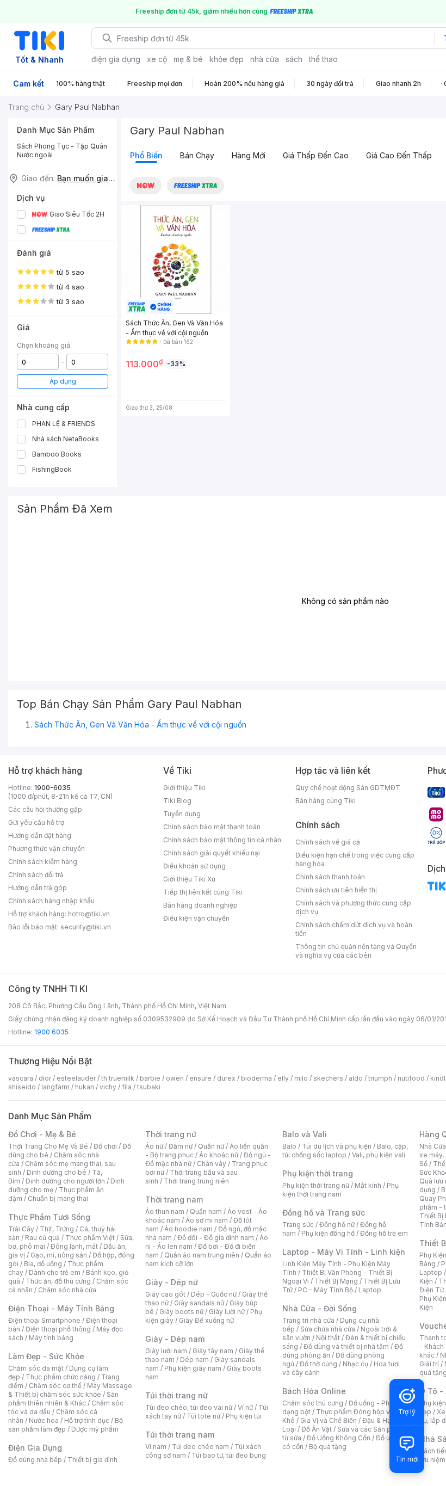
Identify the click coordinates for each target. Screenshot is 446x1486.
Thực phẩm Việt (90, 1238)
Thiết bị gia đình (92, 1460)
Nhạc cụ (355, 1364)
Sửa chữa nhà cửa (327, 1329)
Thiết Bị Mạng (336, 1281)
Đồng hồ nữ (337, 1224)
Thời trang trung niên (196, 1181)
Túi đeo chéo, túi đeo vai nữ (188, 1407)
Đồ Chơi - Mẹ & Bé (42, 1134)
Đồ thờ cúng (318, 1364)
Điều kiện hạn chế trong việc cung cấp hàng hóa (354, 859)
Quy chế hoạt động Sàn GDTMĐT (347, 788)
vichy (108, 1087)
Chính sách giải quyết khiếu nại (211, 853)
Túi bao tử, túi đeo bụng (228, 1455)
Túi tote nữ (203, 1416)
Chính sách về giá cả (327, 842)
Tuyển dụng (182, 814)
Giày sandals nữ (199, 1303)
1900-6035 (52, 788)
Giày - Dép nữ (171, 1282)
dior (45, 1078)
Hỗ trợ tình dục (86, 1420)
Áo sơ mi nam (206, 1220)
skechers (328, 1078)
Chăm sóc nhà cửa (67, 1290)
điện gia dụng (115, 59)
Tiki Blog (177, 801)
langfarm (55, 1087)
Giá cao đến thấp (399, 155)
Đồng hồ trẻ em (384, 1233)
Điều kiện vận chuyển (196, 918)
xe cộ (157, 59)
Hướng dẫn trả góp (37, 888)
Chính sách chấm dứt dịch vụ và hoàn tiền (353, 929)
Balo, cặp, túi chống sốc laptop (345, 1150)
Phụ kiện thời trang (317, 1173)
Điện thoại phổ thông (58, 1329)
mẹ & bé (188, 59)
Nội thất (328, 1338)
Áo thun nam (164, 1211)
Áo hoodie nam (188, 1229)
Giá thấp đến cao (316, 155)
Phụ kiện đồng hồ (328, 1233)
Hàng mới (248, 155)
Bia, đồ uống (43, 1264)
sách (294, 59)
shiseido (22, 1087)
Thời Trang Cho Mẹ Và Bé (48, 1146)
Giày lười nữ (227, 1312)
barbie (150, 1078)
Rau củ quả (42, 1238)
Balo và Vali (304, 1134)
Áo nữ (154, 1146)
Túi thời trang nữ (176, 1395)
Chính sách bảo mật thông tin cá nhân (222, 840)
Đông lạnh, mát (74, 1246)
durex (226, 1078)
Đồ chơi (105, 1146)
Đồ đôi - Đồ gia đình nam (215, 1238)
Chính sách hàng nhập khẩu (51, 901)
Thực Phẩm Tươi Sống (49, 1217)
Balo (289, 1146)
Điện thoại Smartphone (44, 1320)
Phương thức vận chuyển (46, 848)
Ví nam (155, 1446)
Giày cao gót (165, 1294)
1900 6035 (51, 1032)
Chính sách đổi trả (36, 875)
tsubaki (148, 1087)
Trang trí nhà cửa (308, 1320)
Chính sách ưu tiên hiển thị (336, 890)
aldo (356, 1078)
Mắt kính (368, 1185)
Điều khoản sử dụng (194, 866)
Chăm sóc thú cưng (312, 1403)
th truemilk (117, 1078)
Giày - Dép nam (175, 1338)
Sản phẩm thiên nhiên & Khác (63, 1398)
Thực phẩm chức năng (61, 1377)
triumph (380, 1078)
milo (301, 1078)
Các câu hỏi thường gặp (45, 809)
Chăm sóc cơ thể (55, 1386)
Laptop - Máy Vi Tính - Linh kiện (343, 1251)
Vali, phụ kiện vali (378, 1155)
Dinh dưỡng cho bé (56, 1172)
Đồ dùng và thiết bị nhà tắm (346, 1346)
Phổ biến (146, 155)
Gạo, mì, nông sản (58, 1255)
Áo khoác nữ (218, 1155)
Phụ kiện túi (244, 1416)
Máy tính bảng (51, 1338)
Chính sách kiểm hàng (42, 862)
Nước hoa (44, 1420)
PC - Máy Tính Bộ (325, 1290)
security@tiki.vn (85, 927)
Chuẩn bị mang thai (58, 1198)
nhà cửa (264, 59)
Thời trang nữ (170, 1134)
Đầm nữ (181, 1146)
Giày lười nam (166, 1351)
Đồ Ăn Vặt (316, 1429)
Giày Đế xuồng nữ (206, 1320)
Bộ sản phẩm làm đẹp (65, 1424)
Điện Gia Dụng (35, 1447)
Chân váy (211, 1164)
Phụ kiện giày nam (192, 1368)
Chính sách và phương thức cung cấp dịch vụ (353, 907)
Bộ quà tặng (327, 1446)
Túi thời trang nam (179, 1434)
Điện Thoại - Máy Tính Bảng (61, 1308)
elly (283, 1078)
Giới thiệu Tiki (184, 788)
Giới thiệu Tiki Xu (189, 879)
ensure (200, 1078)
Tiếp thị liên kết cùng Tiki (203, 892)
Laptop (369, 1290)
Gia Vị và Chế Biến (328, 1420)
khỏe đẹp (226, 59)
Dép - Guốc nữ (214, 1294)
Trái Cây (21, 1229)
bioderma (256, 1078)
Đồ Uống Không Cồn (338, 1438)
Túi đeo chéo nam (200, 1446)
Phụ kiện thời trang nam (340, 1189)
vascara (20, 1078)
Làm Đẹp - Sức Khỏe (46, 1356)
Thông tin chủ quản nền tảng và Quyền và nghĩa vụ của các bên (356, 950)
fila (127, 1087)
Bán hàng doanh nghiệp (200, 905)
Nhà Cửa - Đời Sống (319, 1308)
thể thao (323, 59)
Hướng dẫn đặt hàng (39, 835)
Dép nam (194, 1359)
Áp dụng (62, 381)
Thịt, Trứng (57, 1229)
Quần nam (206, 1211)
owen (175, 1078)
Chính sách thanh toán (330, 877)
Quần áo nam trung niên (201, 1255)
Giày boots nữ (181, 1312)
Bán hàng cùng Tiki (325, 801)
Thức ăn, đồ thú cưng (58, 1281)
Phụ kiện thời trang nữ (315, 1185)
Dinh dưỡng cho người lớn (65, 1181)
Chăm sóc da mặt (36, 1368)
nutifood (411, 1078)
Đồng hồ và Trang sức (323, 1212)
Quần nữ (211, 1146)
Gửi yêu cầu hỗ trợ (36, 822)
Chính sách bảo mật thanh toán (212, 827)
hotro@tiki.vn (89, 914)
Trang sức (298, 1224)
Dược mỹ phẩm (95, 1429)
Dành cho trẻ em (54, 1272)
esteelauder (76, 1078)
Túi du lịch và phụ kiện (336, 1146)
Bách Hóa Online (314, 1391)
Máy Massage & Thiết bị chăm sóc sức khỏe (70, 1390)
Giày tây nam (213, 1351)
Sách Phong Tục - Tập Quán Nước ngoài (62, 150)
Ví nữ (245, 1407)
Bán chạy (197, 155)
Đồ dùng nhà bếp (35, 1460)
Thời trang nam (174, 1199)
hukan (84, 1087)
